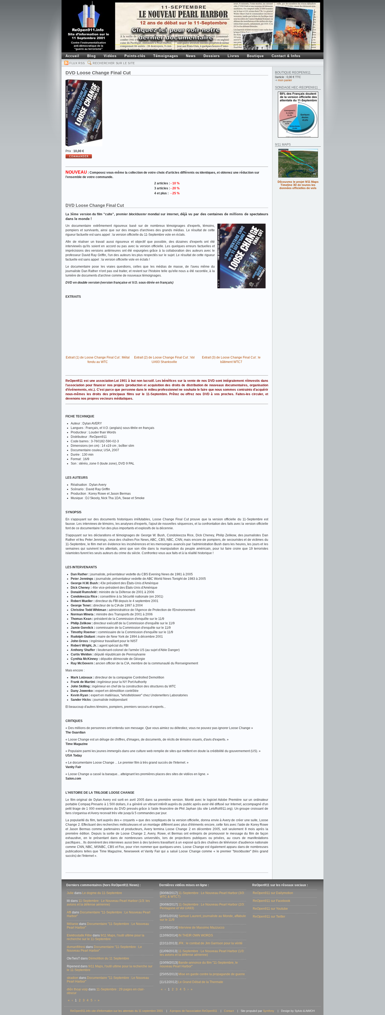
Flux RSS (77, 63)
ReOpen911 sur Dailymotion (273, 893)
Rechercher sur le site (114, 63)
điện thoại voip (77, 989)
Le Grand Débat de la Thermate (200, 982)
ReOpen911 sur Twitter (269, 916)
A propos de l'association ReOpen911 (193, 1010)
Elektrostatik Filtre (79, 935)
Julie (70, 893)
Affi (69, 912)
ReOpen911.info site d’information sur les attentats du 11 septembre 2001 (116, 1010)
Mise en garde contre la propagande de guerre (211, 974)
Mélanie (72, 924)
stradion (72, 978)
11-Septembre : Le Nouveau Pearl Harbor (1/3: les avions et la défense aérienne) (108, 902)
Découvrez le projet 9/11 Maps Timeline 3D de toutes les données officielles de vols (298, 185)
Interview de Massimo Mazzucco (201, 927)
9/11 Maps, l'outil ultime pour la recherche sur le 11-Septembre (105, 937)
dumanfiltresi (76, 947)
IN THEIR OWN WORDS (195, 935)
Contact (229, 1010)
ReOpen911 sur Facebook (271, 901)
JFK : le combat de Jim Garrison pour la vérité (210, 943)
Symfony (268, 1010)
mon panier (285, 80)
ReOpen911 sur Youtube (270, 909)
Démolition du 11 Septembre (109, 958)
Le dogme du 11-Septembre (102, 893)
